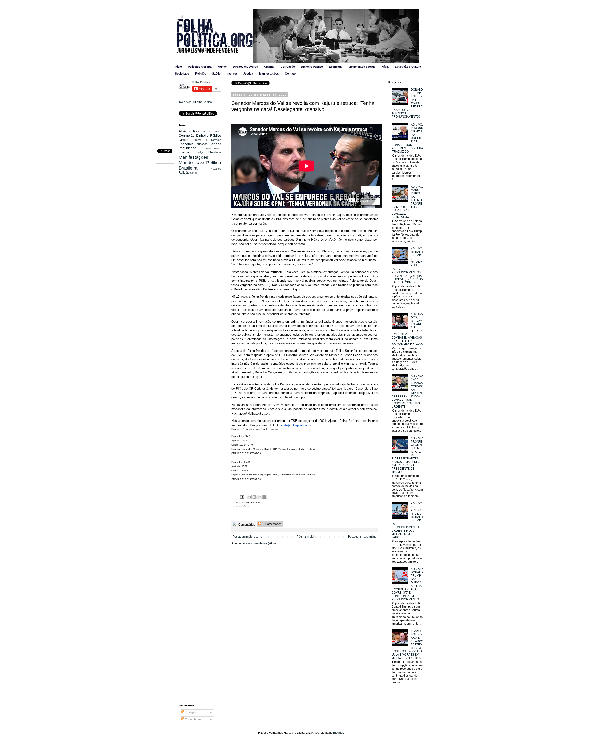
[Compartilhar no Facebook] (264, 497)
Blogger (338, 732)
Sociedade (182, 73)
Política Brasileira (200, 66)
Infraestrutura (213, 148)
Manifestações (269, 73)
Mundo (222, 66)
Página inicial (305, 536)
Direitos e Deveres (245, 66)
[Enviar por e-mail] (249, 497)
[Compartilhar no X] (259, 497)
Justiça (248, 73)
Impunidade (192, 148)
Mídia (385, 66)
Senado (255, 502)
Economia (335, 66)
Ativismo (186, 131)
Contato (290, 73)
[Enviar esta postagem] (241, 496)
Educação (202, 144)
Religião (200, 73)
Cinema (269, 66)
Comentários (246, 524)
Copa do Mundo (211, 131)
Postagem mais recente (248, 536)
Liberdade (214, 152)
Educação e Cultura (408, 66)
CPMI (246, 502)
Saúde (216, 73)
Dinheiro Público (312, 66)
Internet (232, 73)
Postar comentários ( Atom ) (259, 543)
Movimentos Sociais (362, 66)
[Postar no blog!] (254, 497)
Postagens (191, 712)
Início (178, 66)
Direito (186, 140)
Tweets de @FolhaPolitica (195, 102)
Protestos (215, 168)
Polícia (200, 163)
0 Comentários (271, 524)
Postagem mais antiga (362, 536)
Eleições (215, 144)
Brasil (197, 131)
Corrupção (288, 66)
